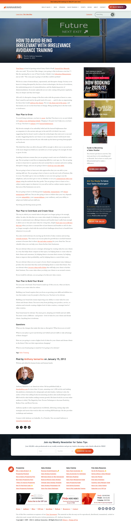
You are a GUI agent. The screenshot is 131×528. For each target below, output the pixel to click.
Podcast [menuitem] (57, 509)
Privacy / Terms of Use (70, 520)
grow (43, 118)
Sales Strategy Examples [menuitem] (48, 474)
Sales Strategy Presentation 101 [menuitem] (50, 485)
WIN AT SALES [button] (46, 7)
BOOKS (90, 7)
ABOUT (96, 7)
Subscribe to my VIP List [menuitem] (98, 488)
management (55, 192)
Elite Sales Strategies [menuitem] (97, 480)
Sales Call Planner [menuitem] (96, 477)
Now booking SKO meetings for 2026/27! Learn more (65, 2)
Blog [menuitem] (33, 509)
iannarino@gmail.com (23, 421)
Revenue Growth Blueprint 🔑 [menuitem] (50, 471)
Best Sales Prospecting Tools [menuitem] (24, 480)
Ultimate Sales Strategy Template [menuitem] (51, 483)
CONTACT (102, 7)
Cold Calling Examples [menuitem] (73, 485)
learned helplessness (46, 124)
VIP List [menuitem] (40, 509)
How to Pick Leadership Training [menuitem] (75, 488)
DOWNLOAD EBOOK (97, 169)
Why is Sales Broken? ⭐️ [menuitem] (23, 471)
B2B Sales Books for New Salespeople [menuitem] (52, 477)
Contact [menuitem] (75, 509)
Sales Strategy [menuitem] (46, 468)
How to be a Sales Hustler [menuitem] (99, 485)
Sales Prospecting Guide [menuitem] (73, 483)
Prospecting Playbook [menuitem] (22, 474)
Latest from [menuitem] (24, 14)
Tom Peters (20, 68)
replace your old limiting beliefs (29, 121)
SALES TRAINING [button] (72, 7)
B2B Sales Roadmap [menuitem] (72, 477)
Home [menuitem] (18, 509)
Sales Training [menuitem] (71, 468)
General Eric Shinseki (62, 68)
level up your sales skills (56, 166)
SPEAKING (62, 7)
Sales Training (24, 353)
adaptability (26, 197)
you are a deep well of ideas (37, 267)
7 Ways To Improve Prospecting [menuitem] (25, 483)
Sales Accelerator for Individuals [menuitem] (76, 474)
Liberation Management (63, 74)
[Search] (112, 14)
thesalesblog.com (22, 389)
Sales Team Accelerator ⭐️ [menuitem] (74, 471)
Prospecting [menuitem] (20, 468)
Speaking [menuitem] (49, 509)
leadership (46, 192)
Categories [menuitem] (89, 14)
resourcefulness (39, 197)
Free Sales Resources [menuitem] (98, 468)
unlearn (33, 124)
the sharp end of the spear (58, 103)
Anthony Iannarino (35, 56)
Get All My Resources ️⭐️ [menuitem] (98, 471)
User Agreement (51, 514)
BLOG (55, 7)
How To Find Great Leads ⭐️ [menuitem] (24, 485)
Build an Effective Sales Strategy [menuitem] (51, 480)
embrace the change (36, 103)
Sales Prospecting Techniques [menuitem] (25, 488)
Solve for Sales (96, 221)
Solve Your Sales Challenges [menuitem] (49, 488)
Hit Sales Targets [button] (116, 7)
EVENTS (83, 7)
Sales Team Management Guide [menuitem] (75, 480)
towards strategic (22, 239)
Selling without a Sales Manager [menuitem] (101, 474)
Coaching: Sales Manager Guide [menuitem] (100, 483)
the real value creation (45, 241)
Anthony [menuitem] (26, 509)
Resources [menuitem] (66, 509)
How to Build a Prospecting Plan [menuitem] (25, 477)
